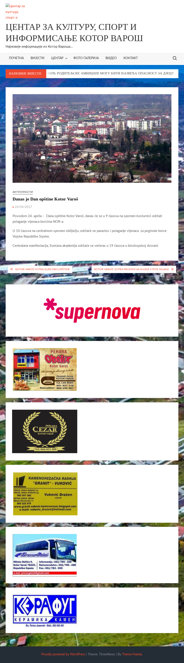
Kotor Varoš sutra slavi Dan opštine (42, 269)
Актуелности (23, 192)
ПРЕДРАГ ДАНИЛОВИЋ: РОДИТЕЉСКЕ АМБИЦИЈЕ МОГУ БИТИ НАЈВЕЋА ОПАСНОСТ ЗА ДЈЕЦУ (80, 73)
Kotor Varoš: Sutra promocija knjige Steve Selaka (131, 269)
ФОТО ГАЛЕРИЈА (86, 58)
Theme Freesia (132, 654)
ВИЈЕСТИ (37, 58)
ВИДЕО (111, 58)
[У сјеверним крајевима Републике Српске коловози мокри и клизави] (167, 73)
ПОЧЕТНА (16, 58)
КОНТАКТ (130, 58)
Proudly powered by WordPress (63, 654)
